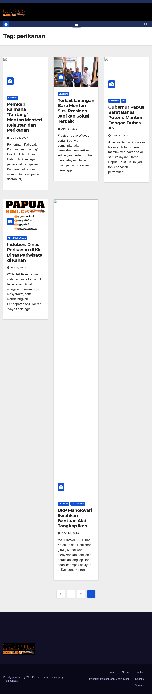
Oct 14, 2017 (19, 137)
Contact (140, 672)
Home (111, 672)
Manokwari (78, 504)
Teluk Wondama (17, 238)
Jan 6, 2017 (18, 267)
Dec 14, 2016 (70, 533)
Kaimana (12, 98)
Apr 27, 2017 (70, 128)
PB (123, 101)
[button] (145, 24)
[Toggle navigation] (76, 24)
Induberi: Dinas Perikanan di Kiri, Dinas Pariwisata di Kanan (24, 252)
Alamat (125, 672)
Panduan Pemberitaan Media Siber (109, 678)
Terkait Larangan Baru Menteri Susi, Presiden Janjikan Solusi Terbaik (76, 111)
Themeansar (10, 680)
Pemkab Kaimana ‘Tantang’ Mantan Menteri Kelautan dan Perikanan (24, 117)
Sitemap (139, 685)
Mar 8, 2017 (120, 135)
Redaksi (139, 678)
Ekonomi (63, 94)
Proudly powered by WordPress (21, 677)
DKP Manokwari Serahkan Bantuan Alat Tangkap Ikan (75, 518)
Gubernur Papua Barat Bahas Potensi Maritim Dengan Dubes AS (126, 117)
